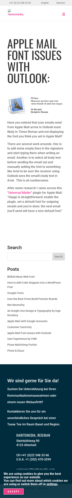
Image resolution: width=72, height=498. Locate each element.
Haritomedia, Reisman (33, 435)
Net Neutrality (16, 304)
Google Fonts (15, 293)
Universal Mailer (19, 192)
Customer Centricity (19, 327)
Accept (14, 491)
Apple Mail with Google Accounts (27, 321)
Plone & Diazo (15, 350)
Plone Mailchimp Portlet (22, 344)
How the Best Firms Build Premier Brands (32, 298)
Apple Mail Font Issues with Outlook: (29, 333)
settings (51, 484)
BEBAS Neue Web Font (21, 276)
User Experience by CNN (22, 338)
